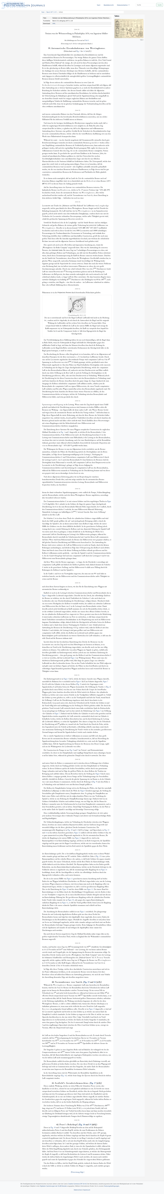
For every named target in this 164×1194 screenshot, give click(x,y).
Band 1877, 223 (52, 12)
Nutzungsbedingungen (111, 1186)
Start (98, 5)
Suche (160, 5)
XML (53, 23)
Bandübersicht (109, 5)
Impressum (86, 1190)
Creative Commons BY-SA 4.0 (77, 1184)
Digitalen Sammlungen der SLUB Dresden (53, 1186)
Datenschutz (78, 1190)
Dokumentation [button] (122, 5)
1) (95, 412)
